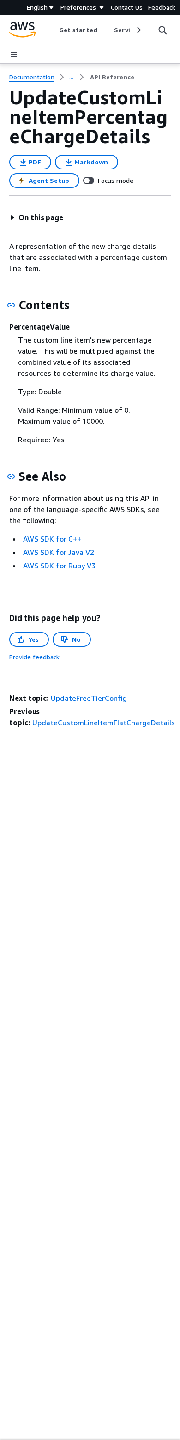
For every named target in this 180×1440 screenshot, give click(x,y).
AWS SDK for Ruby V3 (59, 565)
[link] (112, 77)
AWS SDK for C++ (52, 538)
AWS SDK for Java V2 (58, 552)
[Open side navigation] (13, 54)
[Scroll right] (138, 30)
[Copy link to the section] (11, 305)
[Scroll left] (52, 30)
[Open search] (162, 30)
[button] (36, 217)
